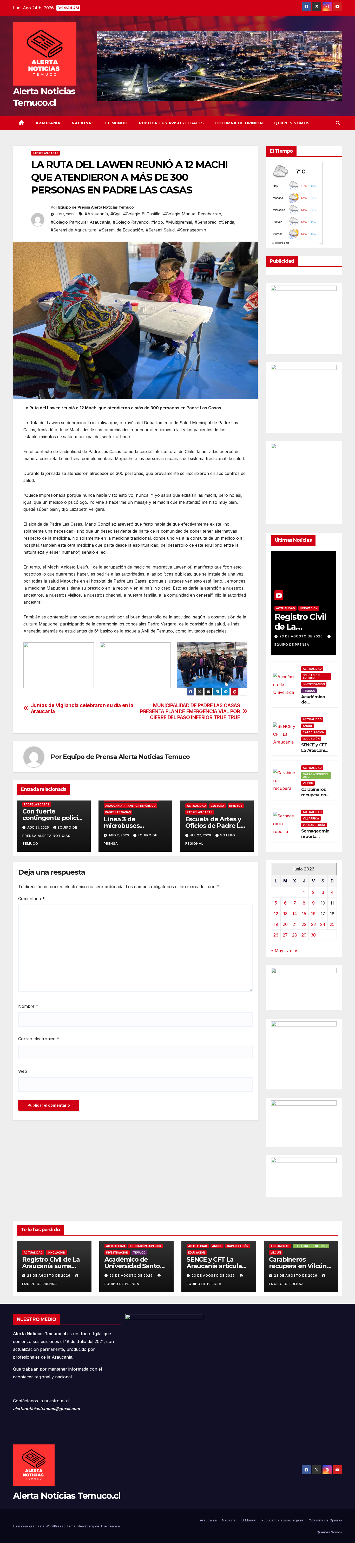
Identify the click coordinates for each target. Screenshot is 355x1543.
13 (285, 913)
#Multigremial (179, 222)
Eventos (235, 805)
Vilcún (308, 783)
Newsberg (85, 1526)
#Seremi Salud (160, 230)
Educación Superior (311, 676)
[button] (338, 123)
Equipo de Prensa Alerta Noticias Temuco (96, 207)
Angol (308, 725)
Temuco (309, 690)
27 (285, 935)
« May (277, 950)
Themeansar (110, 1526)
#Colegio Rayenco (131, 222)
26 (275, 935)
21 (295, 924)
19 (276, 924)
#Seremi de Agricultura (73, 230)
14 (294, 913)
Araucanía (48, 123)
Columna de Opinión (239, 123)
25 (332, 924)
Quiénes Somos (292, 123)
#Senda (226, 222)
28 (294, 935)
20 (285, 924)
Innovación (309, 608)
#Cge (115, 213)
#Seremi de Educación (121, 230)
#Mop (157, 222)
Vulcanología (314, 825)
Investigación (314, 684)
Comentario (31, 898)
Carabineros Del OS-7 (315, 775)
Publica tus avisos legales (171, 123)
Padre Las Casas (45, 153)
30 (313, 935)
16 (313, 913)
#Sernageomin (191, 230)
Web (22, 1071)
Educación (311, 738)
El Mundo (116, 123)
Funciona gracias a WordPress (38, 1526)
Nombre (28, 1006)
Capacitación (313, 732)
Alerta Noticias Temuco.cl (67, 1495)
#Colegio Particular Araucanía (80, 222)
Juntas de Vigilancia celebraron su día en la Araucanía (82, 708)
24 (322, 924)
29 (303, 935)
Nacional (83, 123)
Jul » (292, 950)
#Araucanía (96, 213)
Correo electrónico (38, 1038)
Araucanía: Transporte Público (130, 805)
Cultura (217, 805)
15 (304, 913)
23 (313, 924)
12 (276, 913)
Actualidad (196, 805)
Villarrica (311, 818)
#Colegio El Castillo (142, 213)
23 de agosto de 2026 (301, 636)
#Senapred (205, 222)
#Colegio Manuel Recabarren (192, 213)
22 (304, 924)
